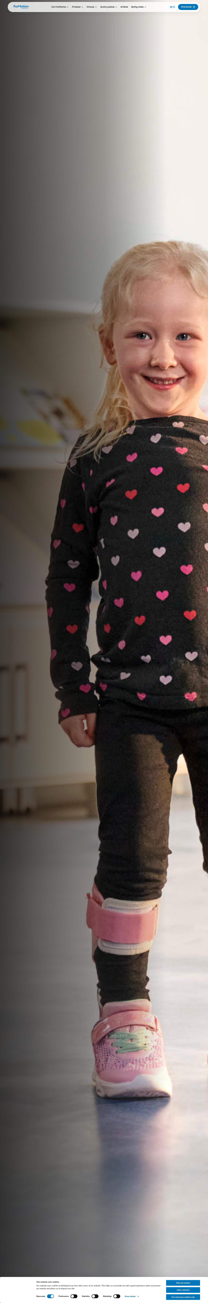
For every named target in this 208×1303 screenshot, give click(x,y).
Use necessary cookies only (183, 1297)
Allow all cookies (183, 1283)
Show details (130, 1296)
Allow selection (183, 1290)
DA (174, 7)
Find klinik (186, 7)
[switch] (74, 1296)
